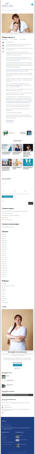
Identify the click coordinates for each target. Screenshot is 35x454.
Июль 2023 (4, 274)
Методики (4, 437)
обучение (3, 294)
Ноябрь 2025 (4, 246)
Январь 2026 (4, 242)
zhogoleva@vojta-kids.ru (7, 407)
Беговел (7, 375)
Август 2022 (4, 276)
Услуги (4, 435)
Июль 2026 (4, 234)
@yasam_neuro (27, 102)
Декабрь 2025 (4, 244)
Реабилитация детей (10, 121)
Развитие (11, 35)
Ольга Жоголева (4, 39)
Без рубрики (4, 283)
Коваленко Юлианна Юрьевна (11, 70)
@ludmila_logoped (19, 85)
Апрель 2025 (4, 253)
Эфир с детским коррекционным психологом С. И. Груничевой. (27, 154)
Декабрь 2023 (4, 265)
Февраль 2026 (4, 240)
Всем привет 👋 (5, 217)
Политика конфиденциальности (8, 442)
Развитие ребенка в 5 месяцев (17, 168)
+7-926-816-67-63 (6, 405)
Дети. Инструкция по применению (27, 168)
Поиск (3, 201)
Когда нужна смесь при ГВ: (7, 219)
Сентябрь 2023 (4, 270)
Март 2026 (4, 238)
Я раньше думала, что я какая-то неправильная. (10, 215)
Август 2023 (4, 272)
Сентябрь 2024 (4, 257)
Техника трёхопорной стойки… (7, 213)
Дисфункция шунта (9, 384)
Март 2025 (4, 255)
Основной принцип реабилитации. (17, 153)
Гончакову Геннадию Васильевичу (19, 58)
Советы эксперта (5, 302)
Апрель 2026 (4, 236)
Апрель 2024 (4, 261)
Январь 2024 (4, 263)
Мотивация (4, 35)
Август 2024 (4, 259)
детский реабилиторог (10, 120)
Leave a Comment (23, 39)
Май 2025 (4, 251)
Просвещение (4, 298)
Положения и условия (7, 444)
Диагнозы (4, 287)
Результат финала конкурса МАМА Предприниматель (6, 169)
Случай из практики (9, 380)
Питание (3, 296)
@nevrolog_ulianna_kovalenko (22, 70)
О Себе (8, 35)
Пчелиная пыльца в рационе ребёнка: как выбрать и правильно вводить (15, 211)
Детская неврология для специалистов (6, 153)
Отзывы (4, 439)
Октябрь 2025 (4, 249)
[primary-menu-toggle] (32, 4)
